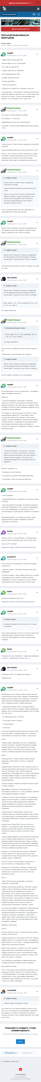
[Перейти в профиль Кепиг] (4, 593)
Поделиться (11, 1053)
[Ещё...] (37, 54)
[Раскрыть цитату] (5, 178)
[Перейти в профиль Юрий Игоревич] (4, 109)
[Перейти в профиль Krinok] (4, 532)
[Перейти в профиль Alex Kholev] (4, 279)
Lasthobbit (11, 990)
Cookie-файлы (20, 1074)
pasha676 (11, 557)
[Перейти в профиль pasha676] (4, 558)
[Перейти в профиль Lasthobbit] (4, 992)
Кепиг (9, 591)
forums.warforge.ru (20, 1077)
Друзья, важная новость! (19, 3)
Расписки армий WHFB (20, 45)
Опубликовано (16, 55)
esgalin (8, 43)
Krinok (10, 531)
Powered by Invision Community (20, 1079)
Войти (20, 1041)
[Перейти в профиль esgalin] (4, 54)
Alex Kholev (12, 278)
